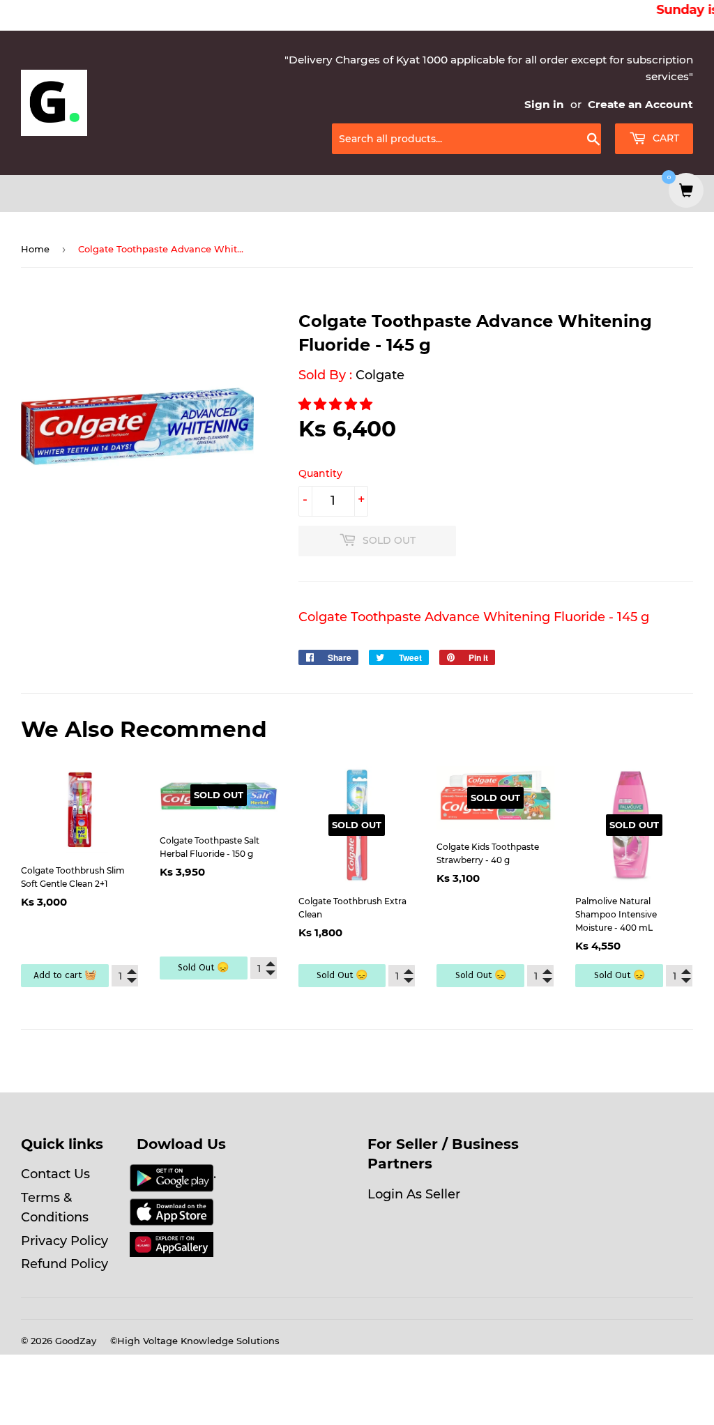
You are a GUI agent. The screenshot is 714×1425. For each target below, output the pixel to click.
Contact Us (55, 1174)
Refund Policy (64, 1264)
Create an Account (640, 104)
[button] (337, 404)
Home (35, 248)
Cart (664, 138)
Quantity (320, 473)
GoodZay (75, 1340)
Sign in (544, 104)
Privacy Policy (64, 1241)
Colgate (380, 375)
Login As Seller (413, 1194)
